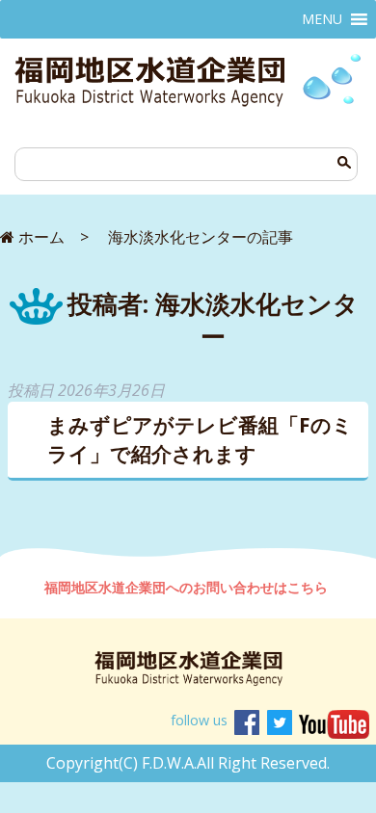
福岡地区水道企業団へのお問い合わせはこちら (188, 587)
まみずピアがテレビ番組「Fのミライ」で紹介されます (200, 438)
